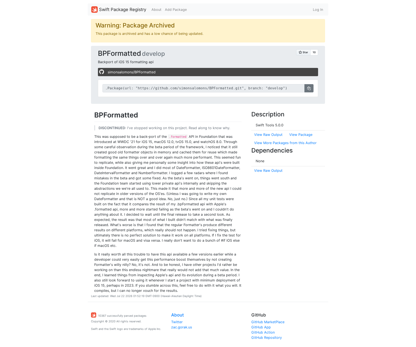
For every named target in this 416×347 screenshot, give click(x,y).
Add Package (176, 9)
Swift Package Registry (122, 9)
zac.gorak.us (181, 327)
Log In (318, 9)
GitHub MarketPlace (267, 322)
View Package (300, 134)
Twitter (177, 322)
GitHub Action (263, 332)
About (156, 9)
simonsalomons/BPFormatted (132, 72)
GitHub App (261, 327)
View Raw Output (268, 134)
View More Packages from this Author (285, 143)
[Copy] (309, 88)
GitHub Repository (266, 337)
